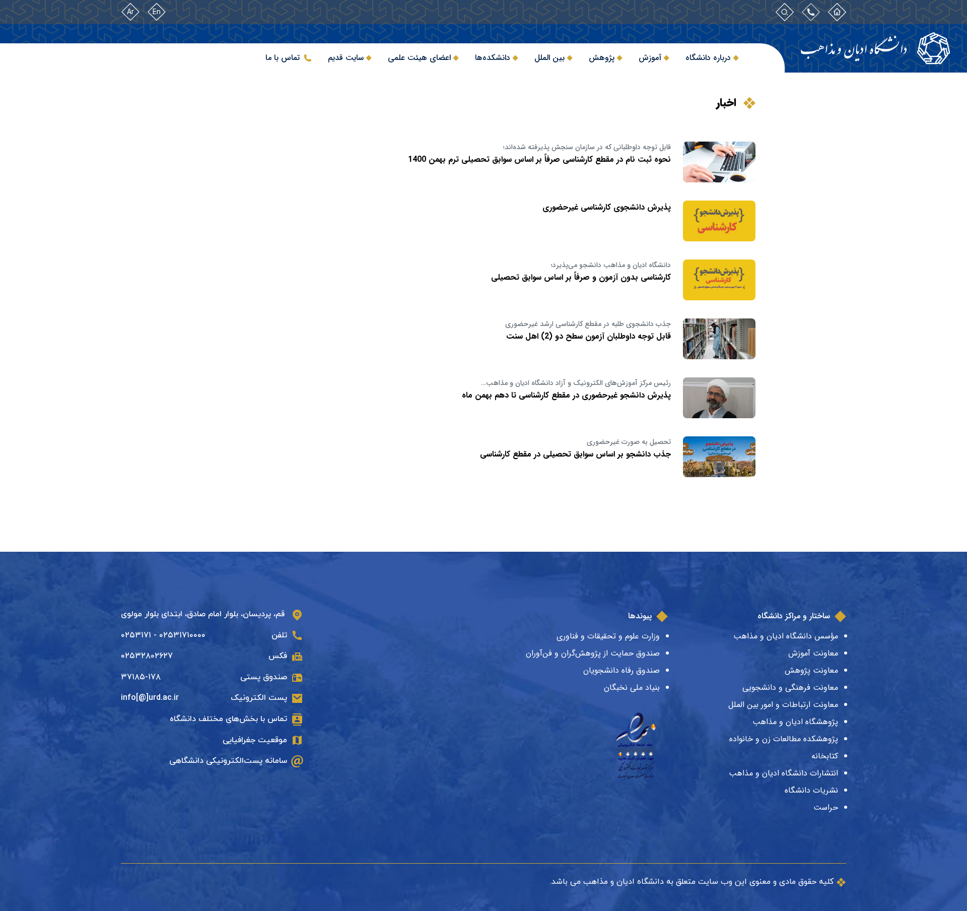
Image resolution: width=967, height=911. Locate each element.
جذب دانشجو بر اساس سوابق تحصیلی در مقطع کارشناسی (575, 454)
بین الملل (549, 57)
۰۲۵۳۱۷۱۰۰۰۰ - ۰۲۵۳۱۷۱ (163, 635)
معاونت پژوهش (811, 670)
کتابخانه (824, 756)
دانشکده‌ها (492, 57)
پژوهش (601, 57)
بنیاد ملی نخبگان (632, 687)
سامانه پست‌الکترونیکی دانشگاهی (228, 760)
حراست (825, 807)
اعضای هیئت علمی (419, 57)
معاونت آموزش (813, 653)
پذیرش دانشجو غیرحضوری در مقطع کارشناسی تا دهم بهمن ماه (566, 395)
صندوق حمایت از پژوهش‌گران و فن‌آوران (593, 653)
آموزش (650, 57)
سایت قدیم (346, 57)
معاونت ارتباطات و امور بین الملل (783, 704)
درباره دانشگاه (708, 57)
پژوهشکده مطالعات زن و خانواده (783, 739)
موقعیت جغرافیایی (255, 740)
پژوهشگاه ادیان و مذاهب (795, 721)
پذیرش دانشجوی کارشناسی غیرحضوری (606, 207)
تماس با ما (282, 57)
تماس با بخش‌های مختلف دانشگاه (228, 719)
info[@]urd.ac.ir (150, 697)
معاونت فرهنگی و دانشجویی (790, 687)
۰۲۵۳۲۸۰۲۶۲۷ (147, 656)
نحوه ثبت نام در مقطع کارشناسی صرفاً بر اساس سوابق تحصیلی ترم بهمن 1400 (539, 159)
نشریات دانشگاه (811, 790)
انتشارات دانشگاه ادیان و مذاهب (783, 773)
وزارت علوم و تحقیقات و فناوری (608, 636)
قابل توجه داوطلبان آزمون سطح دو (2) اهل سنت (588, 336)
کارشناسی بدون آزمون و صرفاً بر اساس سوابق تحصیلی (581, 277)
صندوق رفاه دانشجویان (621, 670)
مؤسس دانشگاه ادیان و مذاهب (785, 636)
